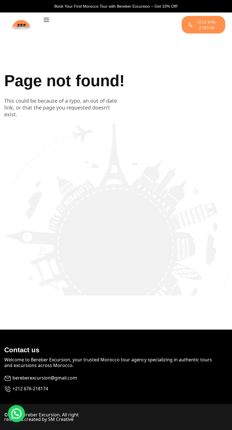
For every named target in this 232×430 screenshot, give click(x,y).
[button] (16, 413)
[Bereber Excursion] (21, 24)
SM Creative (61, 419)
